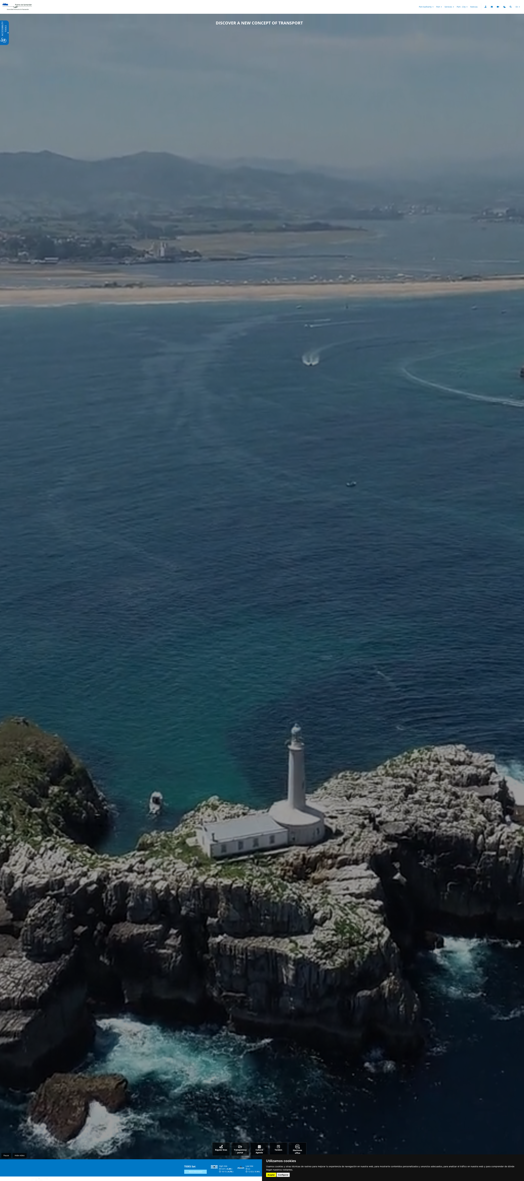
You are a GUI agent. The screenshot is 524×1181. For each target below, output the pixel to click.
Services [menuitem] (449, 6)
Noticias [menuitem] (474, 6)
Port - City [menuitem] (461, 6)
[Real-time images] (498, 6)
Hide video (19, 1155)
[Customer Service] (492, 6)
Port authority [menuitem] (425, 6)
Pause (6, 1155)
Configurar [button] (283, 1175)
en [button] (517, 6)
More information (195, 1171)
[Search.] (511, 6)
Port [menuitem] (438, 6)
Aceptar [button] (271, 1175)
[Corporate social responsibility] (486, 6)
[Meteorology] (504, 6)
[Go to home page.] (17, 3)
